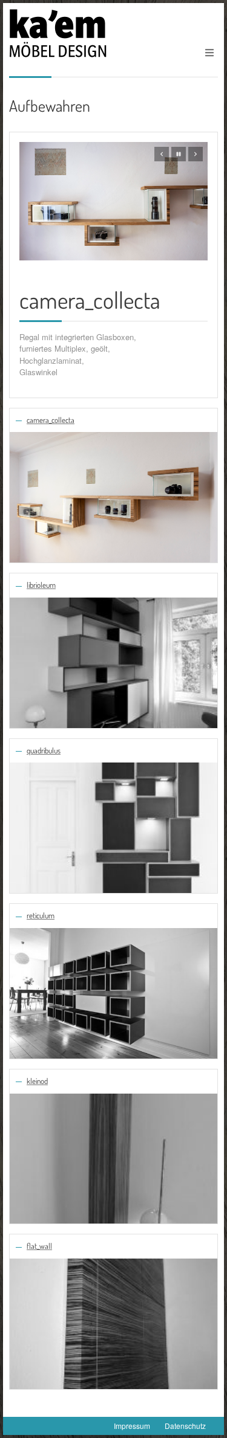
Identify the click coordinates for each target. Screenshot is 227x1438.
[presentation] (161, 154)
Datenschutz (185, 1425)
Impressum (132, 1425)
